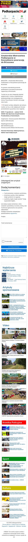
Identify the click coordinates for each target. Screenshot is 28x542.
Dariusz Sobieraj (18, 255)
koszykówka (4, 257)
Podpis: (3, 216)
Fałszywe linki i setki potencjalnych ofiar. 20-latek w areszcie (17, 444)
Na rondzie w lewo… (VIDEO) (16, 480)
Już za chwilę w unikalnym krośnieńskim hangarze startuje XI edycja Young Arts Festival (17, 313)
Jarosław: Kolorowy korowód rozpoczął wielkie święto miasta (17, 493)
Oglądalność (11, 526)
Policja (5, 23)
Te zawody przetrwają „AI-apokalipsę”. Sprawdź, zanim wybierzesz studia (16, 318)
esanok (24, 255)
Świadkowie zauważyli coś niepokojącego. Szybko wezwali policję (17, 433)
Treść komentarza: (6, 223)
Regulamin (5, 526)
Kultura (7, 488)
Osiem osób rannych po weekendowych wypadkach (16, 449)
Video (6, 325)
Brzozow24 (11, 255)
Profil (5, 28)
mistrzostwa (10, 257)
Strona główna (6, 524)
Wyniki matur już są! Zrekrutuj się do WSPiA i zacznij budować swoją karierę (17, 301)
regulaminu (13, 213)
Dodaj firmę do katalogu (18, 524)
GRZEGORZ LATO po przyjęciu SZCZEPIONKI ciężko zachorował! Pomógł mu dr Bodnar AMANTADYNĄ (17, 465)
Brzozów (6, 255)
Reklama (22, 23)
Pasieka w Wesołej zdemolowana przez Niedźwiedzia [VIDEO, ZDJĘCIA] (11, 386)
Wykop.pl (14, 74)
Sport (21, 18)
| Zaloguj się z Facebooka (14, 250)
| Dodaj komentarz (15, 247)
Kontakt (24, 526)
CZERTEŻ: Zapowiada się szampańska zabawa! (12, 416)
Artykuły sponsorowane (11, 288)
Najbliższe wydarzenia (9, 269)
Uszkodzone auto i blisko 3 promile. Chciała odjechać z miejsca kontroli (16, 439)
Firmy (13, 18)
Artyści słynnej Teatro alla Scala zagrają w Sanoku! (17, 504)
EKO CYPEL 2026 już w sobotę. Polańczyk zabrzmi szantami (17, 295)
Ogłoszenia (5, 18)
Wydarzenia (13, 23)
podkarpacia (16, 257)
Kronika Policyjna (12, 422)
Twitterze (14, 70)
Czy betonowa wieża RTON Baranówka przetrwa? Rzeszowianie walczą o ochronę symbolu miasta (17, 499)
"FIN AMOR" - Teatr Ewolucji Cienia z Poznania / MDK (16, 280)
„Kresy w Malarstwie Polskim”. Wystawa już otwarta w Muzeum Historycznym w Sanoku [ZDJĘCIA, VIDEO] (17, 516)
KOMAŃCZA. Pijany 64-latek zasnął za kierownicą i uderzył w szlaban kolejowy (17, 428)
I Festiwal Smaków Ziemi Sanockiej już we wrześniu (16, 509)
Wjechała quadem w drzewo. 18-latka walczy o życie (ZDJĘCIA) (17, 470)
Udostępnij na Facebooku (14, 67)
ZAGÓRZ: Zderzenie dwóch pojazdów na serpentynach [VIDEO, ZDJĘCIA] (11, 371)
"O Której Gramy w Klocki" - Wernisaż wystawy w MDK (14, 275)
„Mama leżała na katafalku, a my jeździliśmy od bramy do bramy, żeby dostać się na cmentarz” (17, 475)
